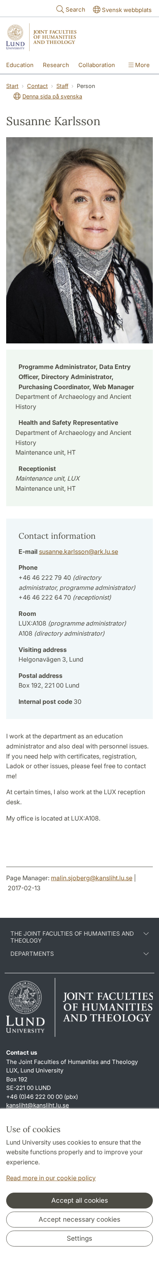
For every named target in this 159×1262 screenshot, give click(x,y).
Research (56, 65)
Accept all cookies (79, 1200)
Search (75, 9)
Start (12, 86)
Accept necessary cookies (79, 1219)
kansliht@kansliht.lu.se (37, 1105)
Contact (37, 86)
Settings (79, 1238)
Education (20, 65)
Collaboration (96, 65)
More (142, 65)
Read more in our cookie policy (51, 1178)
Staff (62, 86)
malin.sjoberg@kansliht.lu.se (91, 878)
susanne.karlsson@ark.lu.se (78, 551)
